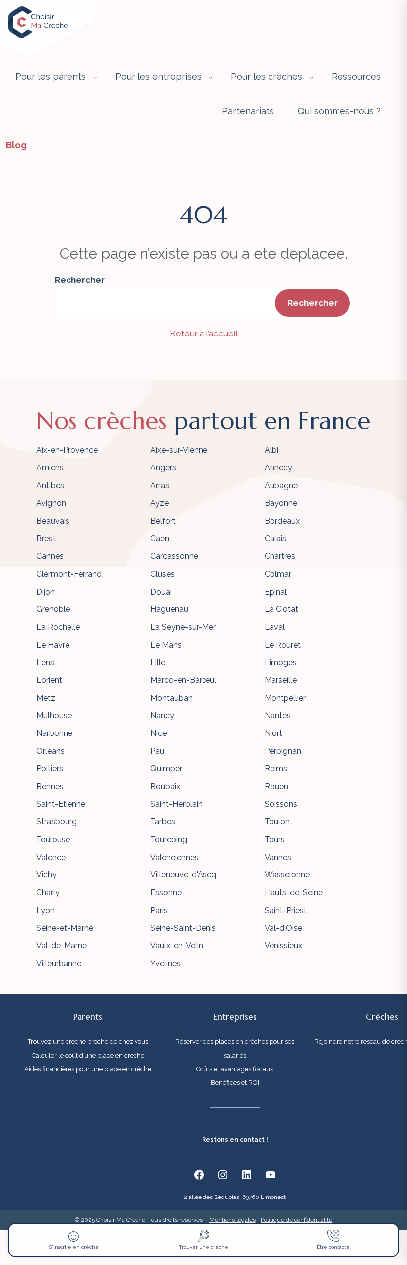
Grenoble (53, 609)
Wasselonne (287, 874)
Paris (159, 910)
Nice (158, 733)
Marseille (281, 680)
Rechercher (80, 280)
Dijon (45, 592)
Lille (157, 662)
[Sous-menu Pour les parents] (95, 77)
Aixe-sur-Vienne (178, 450)
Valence (51, 857)
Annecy (278, 467)
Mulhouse (54, 715)
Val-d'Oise (283, 927)
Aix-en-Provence (67, 450)
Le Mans (166, 645)
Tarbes (162, 821)
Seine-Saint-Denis (183, 927)
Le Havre (52, 645)
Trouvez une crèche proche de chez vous (88, 1041)
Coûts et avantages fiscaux (234, 1069)
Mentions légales (232, 1219)
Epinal (276, 592)
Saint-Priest (286, 910)
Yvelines (165, 963)
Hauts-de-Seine (294, 892)
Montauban (171, 698)
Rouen (276, 786)
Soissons (281, 804)
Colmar (278, 574)
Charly (48, 892)
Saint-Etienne (60, 804)
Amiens (50, 467)
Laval (275, 627)
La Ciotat (281, 609)
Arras (159, 485)
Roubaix (165, 786)
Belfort (163, 521)
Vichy (46, 874)
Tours (275, 839)
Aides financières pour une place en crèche (87, 1069)
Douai (161, 592)
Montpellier (285, 698)
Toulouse (53, 839)
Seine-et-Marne (64, 927)
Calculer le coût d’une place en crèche (88, 1055)
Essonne (166, 892)
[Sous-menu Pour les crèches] (312, 77)
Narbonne (54, 733)
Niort (273, 733)
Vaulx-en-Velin (176, 945)
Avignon (51, 503)
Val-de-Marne (61, 945)
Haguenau (169, 609)
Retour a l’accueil (204, 333)
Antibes (50, 485)
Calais (275, 538)
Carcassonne (174, 556)
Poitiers (49, 768)
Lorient (49, 680)
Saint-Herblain (176, 804)
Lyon (45, 910)
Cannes (50, 556)
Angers (163, 467)
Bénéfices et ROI (235, 1082)
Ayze (159, 503)
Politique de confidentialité (296, 1219)
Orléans (50, 751)
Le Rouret (283, 645)
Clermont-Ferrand (69, 574)
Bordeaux (282, 521)
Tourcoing (168, 839)
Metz (45, 698)
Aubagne (281, 485)
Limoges (281, 662)
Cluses (162, 574)
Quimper (166, 768)
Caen (159, 538)
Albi (271, 450)
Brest (46, 538)
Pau (157, 751)
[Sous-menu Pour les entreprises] (211, 77)
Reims (276, 768)
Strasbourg (56, 821)
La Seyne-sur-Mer (183, 627)
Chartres (280, 556)
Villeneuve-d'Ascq (183, 874)
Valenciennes (174, 857)
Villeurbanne (58, 963)
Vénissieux (283, 945)
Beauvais (52, 521)
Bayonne (281, 503)
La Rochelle (58, 627)
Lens (45, 662)
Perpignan (283, 751)
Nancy (162, 715)
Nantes (278, 715)
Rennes (50, 786)
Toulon (277, 821)
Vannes (278, 857)
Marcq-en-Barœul (183, 680)
